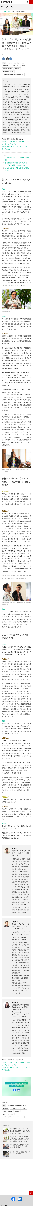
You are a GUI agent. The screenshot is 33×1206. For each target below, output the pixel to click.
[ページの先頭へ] (31, 1193)
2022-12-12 (5, 54)
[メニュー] (31, 2)
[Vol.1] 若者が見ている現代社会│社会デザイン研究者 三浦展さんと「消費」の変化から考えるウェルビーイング (16, 44)
